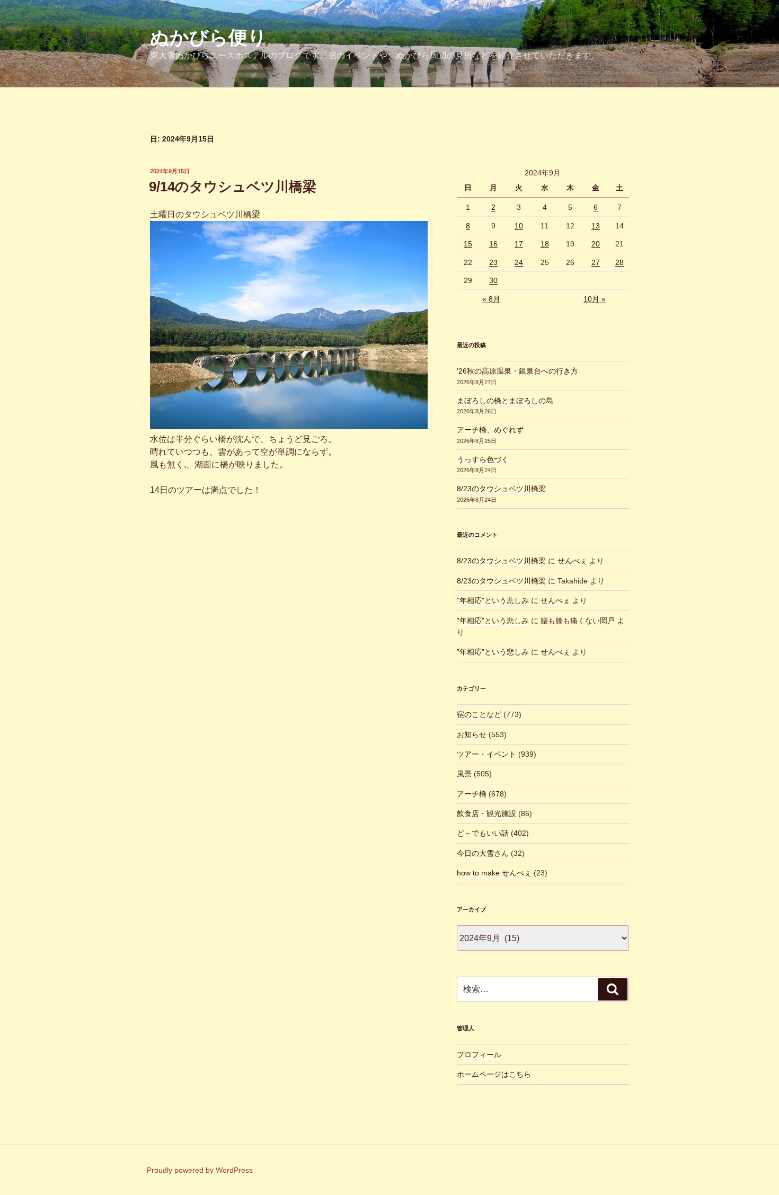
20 (595, 244)
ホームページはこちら (494, 1074)
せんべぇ (572, 560)
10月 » (594, 299)
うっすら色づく (483, 459)
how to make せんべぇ (494, 873)
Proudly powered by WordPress (200, 1170)
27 (595, 262)
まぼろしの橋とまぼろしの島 (505, 400)
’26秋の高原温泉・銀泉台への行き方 (517, 371)
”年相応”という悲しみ (493, 600)
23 (493, 262)
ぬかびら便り (208, 37)
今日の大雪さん (483, 853)
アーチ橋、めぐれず (490, 430)
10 (519, 226)
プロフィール (479, 1054)
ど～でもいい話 (483, 833)
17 (519, 244)
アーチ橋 (471, 794)
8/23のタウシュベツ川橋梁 (501, 488)
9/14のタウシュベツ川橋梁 (232, 186)
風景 (464, 773)
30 (493, 280)
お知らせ (471, 734)
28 (619, 262)
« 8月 (491, 299)
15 (468, 244)
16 (493, 244)
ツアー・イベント (486, 754)
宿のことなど (479, 714)
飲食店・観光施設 (486, 813)
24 (519, 262)
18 (545, 244)
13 (595, 226)
